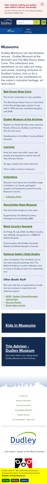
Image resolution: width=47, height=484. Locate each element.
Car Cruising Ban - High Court (24, 420)
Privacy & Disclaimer (23, 401)
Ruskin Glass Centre (15, 305)
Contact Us (23, 396)
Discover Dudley (13, 302)
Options (24, 480)
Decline (15, 480)
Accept (6, 480)
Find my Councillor (23, 405)
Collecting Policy (13, 197)
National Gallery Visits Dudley (22, 254)
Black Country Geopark (18, 226)
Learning (9, 147)
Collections (10, 177)
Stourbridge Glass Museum (20, 204)
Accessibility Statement (23, 410)
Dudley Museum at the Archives (23, 119)
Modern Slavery (23, 415)
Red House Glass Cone (17, 91)
